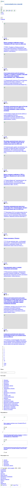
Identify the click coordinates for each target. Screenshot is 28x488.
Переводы (3, 483)
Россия (5, 394)
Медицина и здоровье (9, 406)
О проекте (3, 469)
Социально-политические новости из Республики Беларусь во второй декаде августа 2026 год (15, 335)
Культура (6, 387)
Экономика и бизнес (9, 388)
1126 (5, 363)
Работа (2, 480)
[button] (2, 9)
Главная (3, 19)
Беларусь (6, 383)
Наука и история (8, 409)
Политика (6, 381)
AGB (2, 472)
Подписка (3, 478)
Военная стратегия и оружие (11, 402)
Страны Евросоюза (9, 397)
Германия (6, 384)
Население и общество (10, 408)
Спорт (5, 390)
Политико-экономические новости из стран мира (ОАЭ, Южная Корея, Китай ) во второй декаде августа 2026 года (15, 208)
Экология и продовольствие (11, 405)
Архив (5, 391)
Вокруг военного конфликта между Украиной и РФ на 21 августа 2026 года (15, 43)
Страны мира (7, 399)
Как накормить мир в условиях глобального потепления (13, 268)
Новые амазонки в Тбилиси (11, 238)
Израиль (6, 398)
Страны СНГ (7, 395)
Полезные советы (8, 385)
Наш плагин (4, 475)
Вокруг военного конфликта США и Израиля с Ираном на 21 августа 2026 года (14, 176)
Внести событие (5, 479)
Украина (6, 380)
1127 (5, 364)
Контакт (3, 473)
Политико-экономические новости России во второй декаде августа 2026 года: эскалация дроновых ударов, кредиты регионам (15, 108)
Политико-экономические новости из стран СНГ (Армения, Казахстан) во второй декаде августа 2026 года (14, 142)
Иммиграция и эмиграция (11, 404)
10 (4, 360)
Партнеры (3, 471)
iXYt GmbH (10, 468)
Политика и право (8, 401)
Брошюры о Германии (9, 392)
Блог (2, 482)
